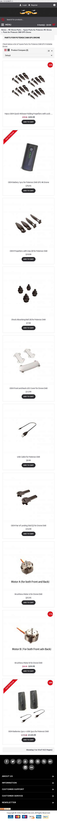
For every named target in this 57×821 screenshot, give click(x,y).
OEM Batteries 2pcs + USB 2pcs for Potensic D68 (28, 731)
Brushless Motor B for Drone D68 (28, 663)
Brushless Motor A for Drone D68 (28, 594)
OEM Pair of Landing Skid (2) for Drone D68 (28, 526)
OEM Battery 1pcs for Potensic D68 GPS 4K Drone (28, 182)
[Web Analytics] (5, 809)
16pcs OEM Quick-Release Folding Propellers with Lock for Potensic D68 (29, 114)
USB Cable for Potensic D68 (28, 457)
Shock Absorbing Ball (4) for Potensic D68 (28, 320)
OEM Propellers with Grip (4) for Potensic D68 (28, 251)
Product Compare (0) (19, 50)
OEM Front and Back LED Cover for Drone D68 (28, 388)
